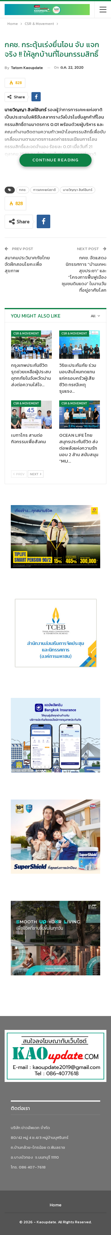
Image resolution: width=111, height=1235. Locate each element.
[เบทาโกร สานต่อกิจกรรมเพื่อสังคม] (31, 414)
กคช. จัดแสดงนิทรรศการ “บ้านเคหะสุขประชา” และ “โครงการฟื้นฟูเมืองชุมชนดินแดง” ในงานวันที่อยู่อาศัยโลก (84, 274)
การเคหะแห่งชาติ (44, 190)
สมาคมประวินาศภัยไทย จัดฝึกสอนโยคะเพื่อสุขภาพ (27, 264)
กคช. (22, 190)
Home (55, 1205)
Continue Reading (55, 160)
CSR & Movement (26, 333)
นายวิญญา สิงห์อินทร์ (77, 190)
